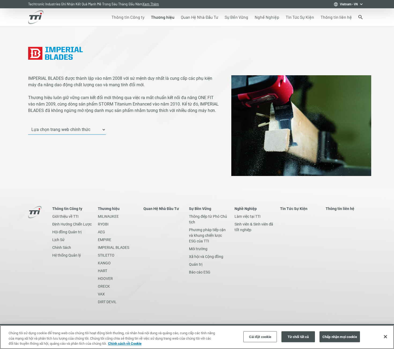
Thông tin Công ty (67, 209)
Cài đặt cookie (260, 337)
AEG (101, 232)
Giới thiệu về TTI (65, 216)
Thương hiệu (109, 209)
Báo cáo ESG (199, 272)
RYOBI (103, 224)
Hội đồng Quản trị (66, 232)
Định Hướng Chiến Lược (72, 224)
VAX (101, 294)
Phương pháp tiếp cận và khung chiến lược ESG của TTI (207, 235)
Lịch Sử (58, 240)
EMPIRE (104, 240)
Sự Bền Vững (200, 209)
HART (102, 271)
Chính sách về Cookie (125, 344)
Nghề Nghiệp (246, 209)
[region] (197, 337)
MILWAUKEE (108, 216)
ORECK (104, 286)
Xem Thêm (103, 4)
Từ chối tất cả (298, 337)
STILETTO (106, 255)
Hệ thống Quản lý (66, 255)
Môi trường (198, 249)
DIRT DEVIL (107, 302)
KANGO (104, 263)
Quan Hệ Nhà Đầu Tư (161, 209)
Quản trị (195, 264)
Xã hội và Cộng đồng (206, 256)
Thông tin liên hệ (340, 209)
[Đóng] (385, 337)
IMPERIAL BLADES (113, 247)
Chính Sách (61, 247)
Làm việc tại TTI (248, 216)
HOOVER (105, 278)
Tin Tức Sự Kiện (293, 209)
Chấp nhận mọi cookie (339, 337)
